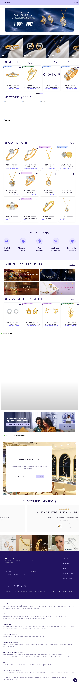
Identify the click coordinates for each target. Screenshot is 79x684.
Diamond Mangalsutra (18, 626)
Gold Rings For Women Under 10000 (27, 654)
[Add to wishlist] (20, 67)
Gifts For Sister (6, 664)
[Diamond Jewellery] (39, 371)
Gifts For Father (22, 664)
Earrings (19, 606)
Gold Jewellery (6, 608)
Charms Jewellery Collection (10, 675)
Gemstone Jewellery (27, 608)
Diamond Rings (23, 628)
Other (24, 574)
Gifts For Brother (48, 664)
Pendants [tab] (71, 62)
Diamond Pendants (7, 626)
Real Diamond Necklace (31, 626)
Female (9, 574)
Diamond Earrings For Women (22, 644)
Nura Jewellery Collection (23, 672)
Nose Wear (50, 606)
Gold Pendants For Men (38, 636)
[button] (38, 430)
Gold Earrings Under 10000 (44, 654)
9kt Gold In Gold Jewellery (30, 618)
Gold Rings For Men (7, 636)
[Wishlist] (74, 2)
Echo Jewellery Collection (9, 672)
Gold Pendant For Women (37, 644)
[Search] (72, 2)
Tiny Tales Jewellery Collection (10, 677)
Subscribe (33, 571)
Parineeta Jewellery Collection (44, 675)
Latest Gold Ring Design (52, 616)
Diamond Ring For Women (55, 626)
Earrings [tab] (63, 62)
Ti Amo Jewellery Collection (26, 677)
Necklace (60, 606)
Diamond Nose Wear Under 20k (62, 656)
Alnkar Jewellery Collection (10, 679)
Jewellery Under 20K (8, 656)
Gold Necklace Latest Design (38, 616)
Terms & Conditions (68, 591)
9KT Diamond (32, 628)
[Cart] (77, 2)
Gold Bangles (41, 618)
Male (17, 574)
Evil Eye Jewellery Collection (60, 675)
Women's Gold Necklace (9, 646)
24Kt (73, 606)
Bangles (38, 606)
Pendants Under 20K (34, 656)
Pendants (43, 606)
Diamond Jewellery (16, 608)
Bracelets (32, 606)
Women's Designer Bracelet (66, 644)
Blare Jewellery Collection (67, 672)
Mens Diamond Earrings (69, 626)
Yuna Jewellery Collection (54, 672)
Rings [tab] (56, 62)
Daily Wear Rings (11, 606)
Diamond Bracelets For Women (11, 628)
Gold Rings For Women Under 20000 (20, 616)
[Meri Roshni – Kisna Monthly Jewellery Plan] (39, 435)
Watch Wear (37, 608)
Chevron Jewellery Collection (59, 677)
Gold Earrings (62, 616)
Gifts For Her (40, 664)
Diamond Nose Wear (42, 628)
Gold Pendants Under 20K (47, 656)
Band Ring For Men (18, 636)
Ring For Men (27, 636)
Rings (4, 606)
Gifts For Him (14, 664)
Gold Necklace (19, 618)
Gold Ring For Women (8, 618)
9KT (65, 606)
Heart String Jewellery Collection (38, 672)
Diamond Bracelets (43, 626)
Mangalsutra (25, 606)
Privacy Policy (57, 591)
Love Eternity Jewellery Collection (43, 677)
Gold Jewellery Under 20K (21, 656)
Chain (55, 606)
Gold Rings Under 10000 (58, 654)
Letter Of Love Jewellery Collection (27, 675)
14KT (69, 606)
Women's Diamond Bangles (51, 644)
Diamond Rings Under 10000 (10, 654)
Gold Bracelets (6, 616)
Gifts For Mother (31, 664)
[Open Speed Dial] (75, 680)
